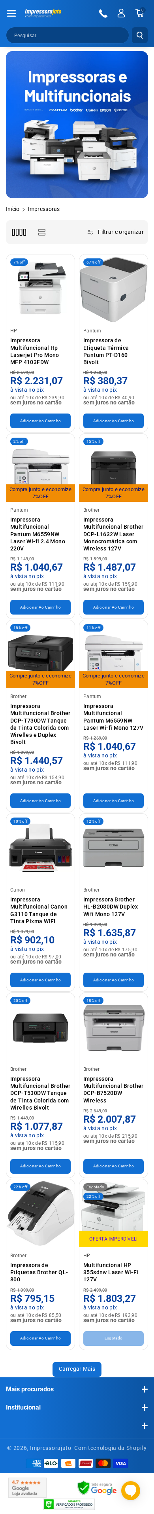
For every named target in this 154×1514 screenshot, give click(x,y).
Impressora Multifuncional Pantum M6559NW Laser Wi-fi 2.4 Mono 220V (37, 534)
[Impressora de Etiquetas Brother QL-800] (40, 1213)
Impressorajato (50, 1448)
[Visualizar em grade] (19, 232)
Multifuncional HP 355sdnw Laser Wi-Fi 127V (111, 1272)
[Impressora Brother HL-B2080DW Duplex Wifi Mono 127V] (113, 848)
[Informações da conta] (121, 13)
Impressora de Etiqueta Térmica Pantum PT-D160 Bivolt (106, 351)
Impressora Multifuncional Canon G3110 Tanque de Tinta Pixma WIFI (39, 910)
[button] (11, 13)
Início (13, 209)
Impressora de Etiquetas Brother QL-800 (39, 1272)
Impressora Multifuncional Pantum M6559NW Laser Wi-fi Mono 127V (113, 717)
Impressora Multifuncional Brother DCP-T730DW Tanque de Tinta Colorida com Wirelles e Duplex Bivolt (40, 724)
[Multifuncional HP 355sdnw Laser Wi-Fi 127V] (113, 1213)
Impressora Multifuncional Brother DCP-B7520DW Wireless (113, 1090)
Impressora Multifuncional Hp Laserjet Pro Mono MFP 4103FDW (34, 351)
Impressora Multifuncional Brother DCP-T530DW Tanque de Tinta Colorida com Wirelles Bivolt (40, 1093)
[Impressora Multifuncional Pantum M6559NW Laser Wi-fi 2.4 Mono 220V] (40, 468)
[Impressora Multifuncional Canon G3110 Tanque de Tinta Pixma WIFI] (40, 848)
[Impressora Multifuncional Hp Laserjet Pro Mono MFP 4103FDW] (40, 288)
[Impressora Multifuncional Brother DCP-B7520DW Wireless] (113, 1027)
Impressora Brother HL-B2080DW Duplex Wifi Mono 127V (110, 906)
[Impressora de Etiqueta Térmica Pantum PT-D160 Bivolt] (113, 288)
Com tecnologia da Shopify (110, 1448)
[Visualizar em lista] (42, 232)
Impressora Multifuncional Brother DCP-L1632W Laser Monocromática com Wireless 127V (113, 534)
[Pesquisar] (140, 35)
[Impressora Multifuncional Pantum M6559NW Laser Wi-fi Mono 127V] (113, 654)
